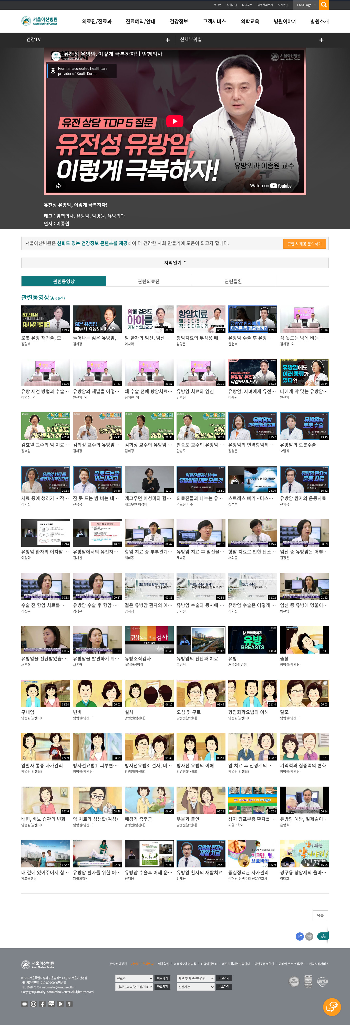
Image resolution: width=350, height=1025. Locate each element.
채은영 (284, 611)
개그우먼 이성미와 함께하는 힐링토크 (161, 498)
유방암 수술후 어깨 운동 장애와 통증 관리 (166, 872)
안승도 (181, 450)
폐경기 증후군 (138, 818)
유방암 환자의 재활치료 (200, 872)
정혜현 (129, 397)
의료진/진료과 (97, 21)
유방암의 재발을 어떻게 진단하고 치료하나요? (118, 391)
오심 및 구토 (189, 712)
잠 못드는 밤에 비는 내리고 (306, 337)
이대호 (284, 878)
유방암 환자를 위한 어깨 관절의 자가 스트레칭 (118, 872)
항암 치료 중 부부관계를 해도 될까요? (162, 551)
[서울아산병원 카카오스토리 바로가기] (69, 1004)
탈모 (284, 712)
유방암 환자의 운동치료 (303, 498)
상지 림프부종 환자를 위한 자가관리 (263, 818)
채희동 (129, 557)
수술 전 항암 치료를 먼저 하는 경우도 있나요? (66, 605)
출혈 (284, 658)
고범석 (284, 450)
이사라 (129, 343)
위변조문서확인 (264, 964)
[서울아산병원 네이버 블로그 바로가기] (51, 1004)
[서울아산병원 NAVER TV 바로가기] (60, 1004)
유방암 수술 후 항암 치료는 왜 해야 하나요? (115, 605)
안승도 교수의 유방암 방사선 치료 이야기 (217, 444)
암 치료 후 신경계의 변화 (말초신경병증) (267, 765)
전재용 (284, 504)
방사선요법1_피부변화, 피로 (101, 765)
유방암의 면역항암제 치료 (253, 444)
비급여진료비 (209, 964)
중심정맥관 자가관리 (248, 872)
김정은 (233, 450)
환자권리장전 (118, 964)
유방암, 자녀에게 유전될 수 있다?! (261, 391)
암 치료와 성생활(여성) (95, 818)
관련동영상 (64, 281)
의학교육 (250, 21)
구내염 (27, 712)
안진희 (77, 397)
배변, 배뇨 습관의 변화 (43, 818)
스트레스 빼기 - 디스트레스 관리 (260, 498)
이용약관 (163, 964)
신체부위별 (191, 39)
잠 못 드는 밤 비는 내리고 (98, 498)
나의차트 (247, 5)
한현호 (233, 343)
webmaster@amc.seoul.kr (58, 987)
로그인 (218, 5)
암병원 (98, 215)
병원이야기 (285, 21)
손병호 (284, 824)
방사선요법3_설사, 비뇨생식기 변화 (160, 765)
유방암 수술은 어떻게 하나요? (257, 605)
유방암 (82, 215)
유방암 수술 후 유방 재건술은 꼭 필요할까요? (272, 337)
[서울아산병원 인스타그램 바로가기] (33, 1004)
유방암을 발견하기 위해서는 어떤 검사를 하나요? (121, 658)
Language (304, 5)
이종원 (62, 223)
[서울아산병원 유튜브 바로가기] (24, 1004)
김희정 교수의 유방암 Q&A (99, 444)
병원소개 (319, 21)
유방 (232, 658)
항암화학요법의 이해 (248, 712)
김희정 (77, 343)
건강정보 (179, 21)
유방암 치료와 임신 (195, 391)
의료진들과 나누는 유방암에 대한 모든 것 (217, 498)
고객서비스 (214, 21)
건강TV (33, 39)
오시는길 (283, 5)
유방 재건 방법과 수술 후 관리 (50, 391)
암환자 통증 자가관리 (42, 765)
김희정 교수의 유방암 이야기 (153, 444)
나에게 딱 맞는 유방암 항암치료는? (314, 391)
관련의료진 (149, 281)
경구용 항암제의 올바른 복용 (308, 872)
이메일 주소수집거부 (292, 964)
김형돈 (181, 343)
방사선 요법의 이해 (195, 765)
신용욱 (77, 504)
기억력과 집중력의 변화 (303, 765)
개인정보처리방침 (142, 964)
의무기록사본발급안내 (236, 964)
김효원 (25, 450)
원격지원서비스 (319, 964)
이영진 (25, 397)
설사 (129, 712)
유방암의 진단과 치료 (197, 658)
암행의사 (65, 215)
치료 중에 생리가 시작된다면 (49, 498)
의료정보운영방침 (185, 964)
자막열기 (173, 262)
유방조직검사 (138, 658)
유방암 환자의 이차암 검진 (47, 551)
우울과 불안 (188, 818)
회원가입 (232, 5)
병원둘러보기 (265, 5)
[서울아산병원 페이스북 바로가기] (42, 1004)
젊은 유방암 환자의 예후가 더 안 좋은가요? (167, 605)
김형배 (25, 343)
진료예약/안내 (140, 21)
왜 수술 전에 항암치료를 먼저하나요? (161, 391)
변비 (77, 712)
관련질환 (233, 281)
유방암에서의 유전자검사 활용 (102, 551)
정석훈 (233, 504)
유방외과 (116, 215)
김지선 (77, 557)
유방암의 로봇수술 (298, 444)
